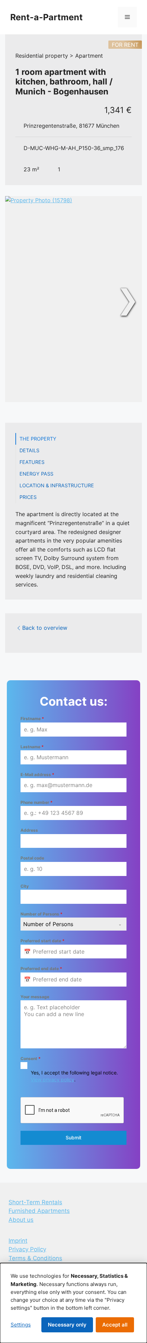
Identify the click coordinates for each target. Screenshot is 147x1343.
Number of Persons (42, 914)
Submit (73, 1137)
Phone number (37, 802)
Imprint (18, 1240)
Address (29, 830)
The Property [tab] (37, 439)
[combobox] (73, 924)
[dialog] (73, 1303)
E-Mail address (37, 774)
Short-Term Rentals (35, 1202)
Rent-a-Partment (46, 17)
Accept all (115, 1324)
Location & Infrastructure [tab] (56, 485)
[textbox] (67, 924)
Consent (31, 1058)
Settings (21, 1324)
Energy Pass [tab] (36, 474)
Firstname (32, 718)
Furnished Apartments (39, 1210)
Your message (35, 996)
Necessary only (67, 1324)
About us (21, 1219)
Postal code (32, 858)
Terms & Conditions (35, 1258)
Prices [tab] (28, 497)
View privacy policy (52, 1079)
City (25, 886)
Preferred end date (41, 968)
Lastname (32, 746)
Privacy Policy (27, 1249)
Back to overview (44, 627)
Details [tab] (29, 450)
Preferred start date (43, 940)
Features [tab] (31, 462)
